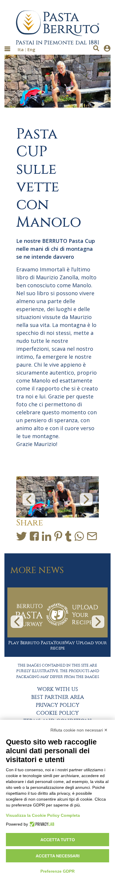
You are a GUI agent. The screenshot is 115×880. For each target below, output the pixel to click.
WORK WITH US (57, 689)
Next (86, 499)
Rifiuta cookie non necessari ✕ (79, 730)
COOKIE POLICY (57, 713)
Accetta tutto (57, 839)
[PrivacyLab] (41, 824)
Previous (28, 499)
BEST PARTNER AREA (57, 697)
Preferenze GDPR (57, 871)
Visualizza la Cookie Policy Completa (43, 815)
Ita (21, 49)
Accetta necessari (58, 856)
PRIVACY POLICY (57, 705)
